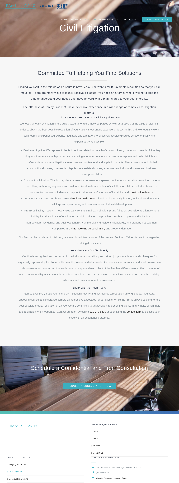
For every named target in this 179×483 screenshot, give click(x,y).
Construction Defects (18, 479)
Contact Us (98, 453)
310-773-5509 (98, 311)
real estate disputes (83, 198)
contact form (134, 311)
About (95, 438)
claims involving (87, 228)
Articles (96, 446)
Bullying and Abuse (17, 464)
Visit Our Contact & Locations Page (111, 478)
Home (95, 431)
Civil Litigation (15, 472)
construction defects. (141, 192)
